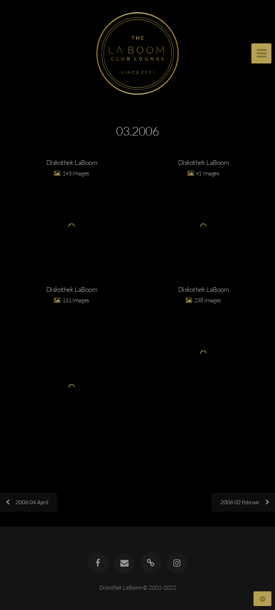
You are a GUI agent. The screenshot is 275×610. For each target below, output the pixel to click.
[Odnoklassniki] (150, 563)
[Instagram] (177, 563)
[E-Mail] (124, 563)
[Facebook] (98, 563)
